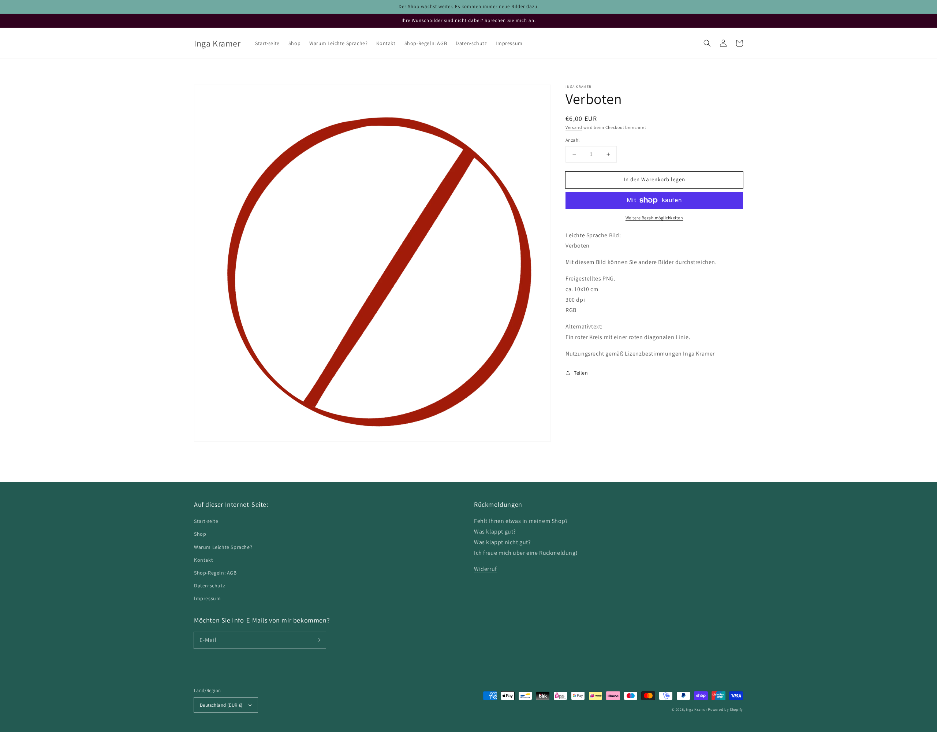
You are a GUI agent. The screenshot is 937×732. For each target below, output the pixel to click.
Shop (200, 534)
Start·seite (206, 521)
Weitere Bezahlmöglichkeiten (654, 217)
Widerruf (485, 569)
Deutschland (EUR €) (221, 705)
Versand (573, 127)
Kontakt (203, 560)
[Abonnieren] (318, 640)
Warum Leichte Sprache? (223, 547)
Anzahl (572, 140)
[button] (707, 43)
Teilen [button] (581, 372)
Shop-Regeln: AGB (215, 572)
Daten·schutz (209, 585)
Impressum (207, 598)
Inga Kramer (696, 709)
